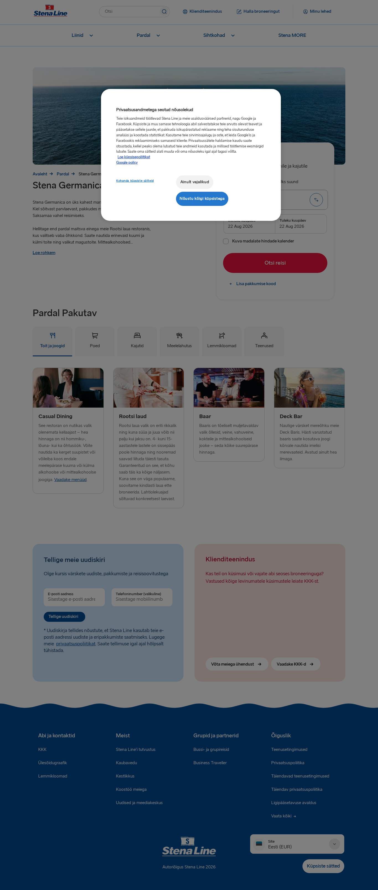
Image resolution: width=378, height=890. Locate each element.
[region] (191, 155)
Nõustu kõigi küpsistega (202, 198)
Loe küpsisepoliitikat (134, 157)
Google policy (127, 162)
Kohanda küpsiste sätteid (135, 181)
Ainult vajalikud (194, 182)
